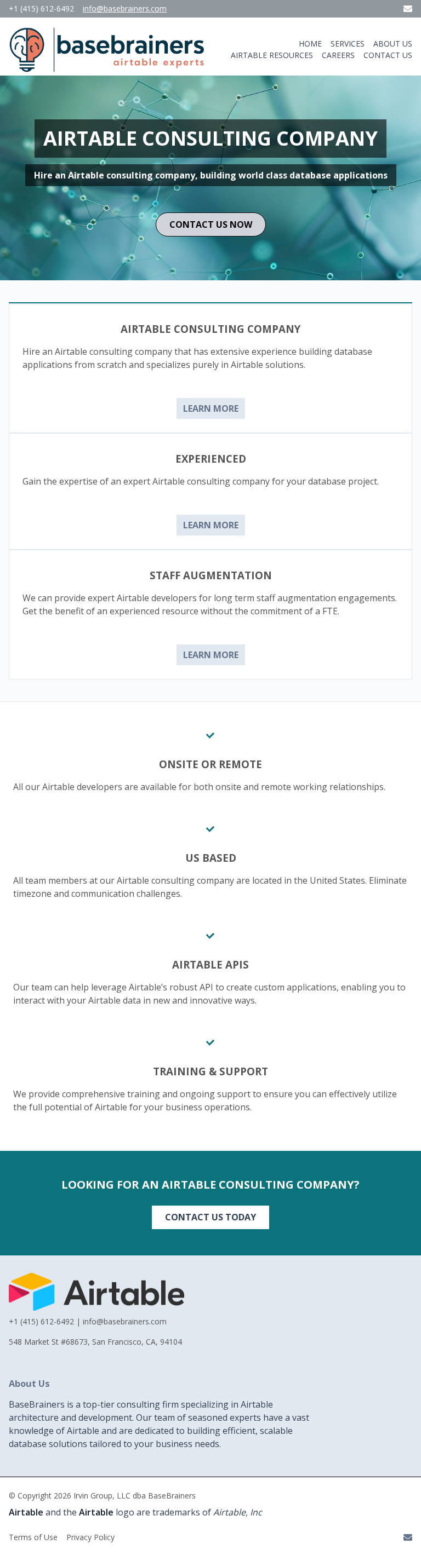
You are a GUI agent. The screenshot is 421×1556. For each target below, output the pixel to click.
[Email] (407, 8)
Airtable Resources (272, 55)
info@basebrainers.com (125, 8)
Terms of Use (33, 1537)
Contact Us (387, 55)
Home (310, 43)
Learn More (210, 408)
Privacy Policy (90, 1537)
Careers (338, 55)
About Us (392, 43)
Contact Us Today (210, 1217)
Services (348, 43)
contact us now (210, 224)
